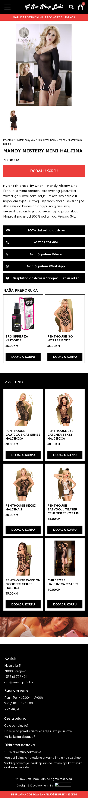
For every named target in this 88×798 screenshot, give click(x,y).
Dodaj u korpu (44, 171)
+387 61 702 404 (15, 677)
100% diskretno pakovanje (22, 752)
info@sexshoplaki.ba (18, 682)
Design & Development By (36, 785)
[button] (71, 7)
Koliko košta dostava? (19, 737)
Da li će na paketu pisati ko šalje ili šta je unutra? (38, 731)
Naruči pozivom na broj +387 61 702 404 (44, 17)
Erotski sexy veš (25, 140)
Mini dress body (47, 140)
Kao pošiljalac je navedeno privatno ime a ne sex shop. (42, 758)
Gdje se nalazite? (16, 726)
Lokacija (11, 708)
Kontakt (11, 658)
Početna (8, 140)
